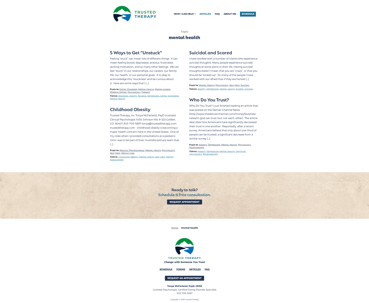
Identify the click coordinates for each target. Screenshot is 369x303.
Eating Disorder (128, 89)
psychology (195, 154)
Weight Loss (127, 153)
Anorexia (123, 96)
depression (153, 96)
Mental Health (146, 89)
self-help (160, 157)
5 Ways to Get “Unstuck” (136, 52)
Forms (180, 269)
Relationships (196, 147)
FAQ (217, 14)
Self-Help (234, 85)
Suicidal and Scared (210, 52)
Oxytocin (240, 151)
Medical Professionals (131, 150)
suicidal (248, 89)
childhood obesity (128, 157)
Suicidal (245, 85)
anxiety (133, 96)
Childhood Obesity (130, 109)
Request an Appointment (184, 278)
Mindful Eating (118, 92)
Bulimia (142, 96)
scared (239, 89)
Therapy (145, 92)
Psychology (134, 92)
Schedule (248, 14)
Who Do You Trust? (209, 99)
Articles (205, 14)
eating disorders (169, 96)
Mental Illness (162, 89)
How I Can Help (184, 14)
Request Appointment (184, 202)
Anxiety (203, 145)
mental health (117, 99)
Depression (214, 145)
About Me (230, 14)
